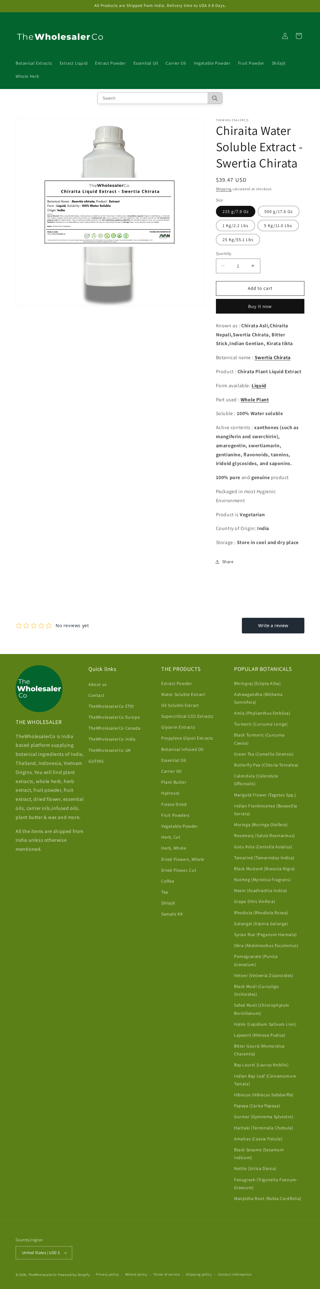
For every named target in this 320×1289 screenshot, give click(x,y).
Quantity (224, 253)
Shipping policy (199, 1274)
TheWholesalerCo (43, 1274)
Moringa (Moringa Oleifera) (261, 824)
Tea (164, 892)
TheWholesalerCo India (112, 739)
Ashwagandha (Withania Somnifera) (258, 698)
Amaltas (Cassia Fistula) (258, 1139)
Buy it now (260, 306)
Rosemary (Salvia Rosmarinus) (264, 835)
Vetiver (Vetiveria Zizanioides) (263, 975)
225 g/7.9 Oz (235, 211)
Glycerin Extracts (178, 727)
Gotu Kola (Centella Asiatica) (263, 847)
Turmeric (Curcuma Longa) (261, 724)
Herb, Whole (173, 848)
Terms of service (166, 1274)
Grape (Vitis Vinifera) (254, 901)
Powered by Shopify (74, 1274)
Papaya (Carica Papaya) (257, 1105)
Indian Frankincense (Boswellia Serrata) (265, 809)
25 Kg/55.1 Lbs (237, 239)
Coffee (167, 881)
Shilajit (168, 903)
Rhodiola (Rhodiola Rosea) (261, 912)
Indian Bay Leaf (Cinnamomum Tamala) (265, 1080)
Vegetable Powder (179, 826)
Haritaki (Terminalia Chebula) (263, 1128)
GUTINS (96, 761)
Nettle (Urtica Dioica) (255, 1168)
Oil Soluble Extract (180, 705)
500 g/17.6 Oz (278, 211)
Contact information (235, 1274)
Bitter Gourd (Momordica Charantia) (259, 1050)
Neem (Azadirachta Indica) (260, 890)
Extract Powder (176, 683)
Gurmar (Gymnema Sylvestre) (263, 1116)
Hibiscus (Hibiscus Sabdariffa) (263, 1095)
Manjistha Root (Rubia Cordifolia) (267, 1198)
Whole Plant (255, 399)
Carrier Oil (171, 771)
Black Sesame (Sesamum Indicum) (259, 1153)
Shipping (224, 188)
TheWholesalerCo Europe (114, 717)
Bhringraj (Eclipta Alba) (257, 683)
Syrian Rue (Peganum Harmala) (265, 934)
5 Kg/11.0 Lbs (278, 225)
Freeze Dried (174, 804)
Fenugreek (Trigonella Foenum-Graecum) (266, 1183)
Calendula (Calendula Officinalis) (256, 779)
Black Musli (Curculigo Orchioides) (256, 990)
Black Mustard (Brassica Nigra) (264, 868)
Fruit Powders (175, 815)
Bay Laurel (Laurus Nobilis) (261, 1065)
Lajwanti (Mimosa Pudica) (259, 1035)
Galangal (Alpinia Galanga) (261, 923)
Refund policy (136, 1274)
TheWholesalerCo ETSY (111, 706)
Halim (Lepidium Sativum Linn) (265, 1024)
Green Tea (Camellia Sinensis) (263, 754)
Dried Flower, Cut (178, 870)
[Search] (215, 98)
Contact (96, 695)
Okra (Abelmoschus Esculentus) (266, 945)
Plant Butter (173, 782)
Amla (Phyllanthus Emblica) (262, 713)
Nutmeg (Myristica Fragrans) (262, 879)
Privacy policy (107, 1274)
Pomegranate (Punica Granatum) (256, 960)
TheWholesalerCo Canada (114, 728)
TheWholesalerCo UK (109, 750)
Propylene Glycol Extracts (187, 738)
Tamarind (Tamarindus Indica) (264, 857)
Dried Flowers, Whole (182, 859)
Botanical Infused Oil (182, 749)
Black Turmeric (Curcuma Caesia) (259, 739)
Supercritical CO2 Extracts (187, 716)
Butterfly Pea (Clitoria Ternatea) (266, 765)
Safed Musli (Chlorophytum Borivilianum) (261, 1009)
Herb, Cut (170, 837)
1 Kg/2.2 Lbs (235, 225)
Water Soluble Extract (183, 694)
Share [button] (228, 561)
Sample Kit (172, 914)
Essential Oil (173, 760)
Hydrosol (170, 793)
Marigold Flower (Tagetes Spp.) (265, 795)
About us (97, 684)
